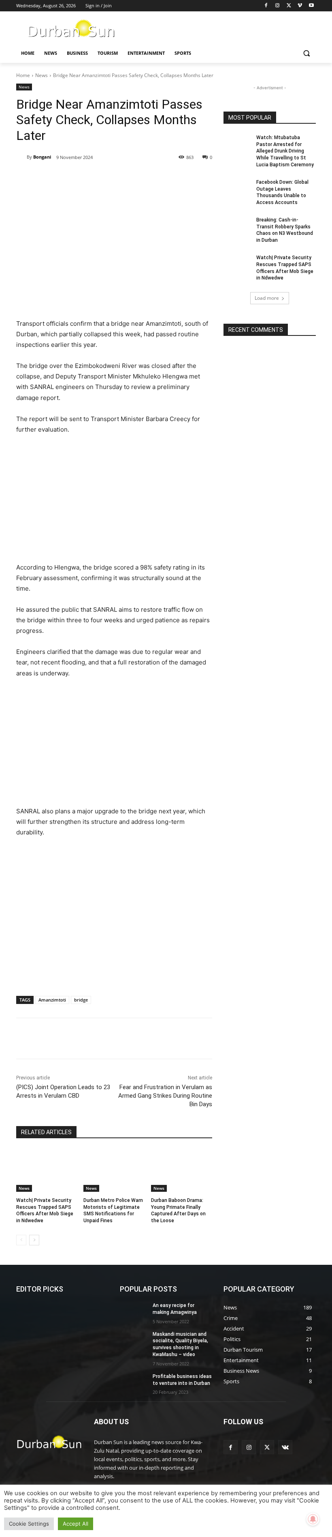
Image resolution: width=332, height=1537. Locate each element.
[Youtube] (311, 6)
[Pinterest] (109, 178)
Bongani (42, 157)
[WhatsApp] (128, 178)
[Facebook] (266, 6)
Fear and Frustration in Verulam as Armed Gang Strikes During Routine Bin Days (165, 1095)
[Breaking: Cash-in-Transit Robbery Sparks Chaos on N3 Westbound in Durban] (237, 226)
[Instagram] (277, 6)
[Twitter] (289, 6)
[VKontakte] (285, 1447)
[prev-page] (21, 1240)
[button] (306, 53)
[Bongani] (21, 157)
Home (23, 75)
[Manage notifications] (312, 1519)
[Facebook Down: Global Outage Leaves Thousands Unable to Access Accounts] (237, 188)
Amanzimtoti (52, 1000)
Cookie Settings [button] (29, 1523)
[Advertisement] (114, 258)
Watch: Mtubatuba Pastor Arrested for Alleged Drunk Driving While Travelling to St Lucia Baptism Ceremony (285, 151)
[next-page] (34, 1240)
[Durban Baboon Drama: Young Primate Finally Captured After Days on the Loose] (181, 1170)
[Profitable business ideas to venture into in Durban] (133, 1383)
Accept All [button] (75, 1523)
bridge (81, 1000)
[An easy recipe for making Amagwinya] (133, 1312)
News (41, 75)
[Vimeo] (299, 6)
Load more (267, 298)
